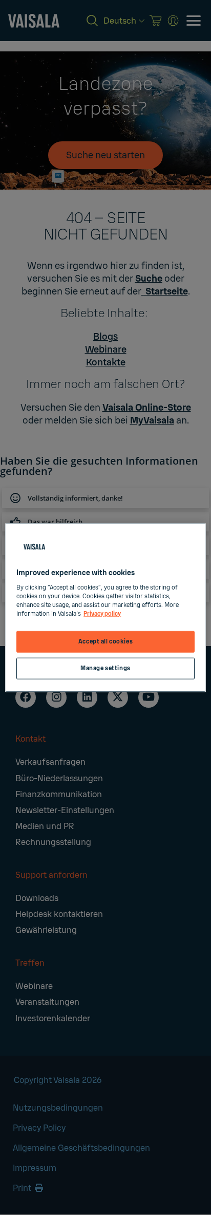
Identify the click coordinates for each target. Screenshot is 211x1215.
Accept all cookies (105, 642)
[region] (105, 607)
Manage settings (105, 668)
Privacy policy (102, 613)
